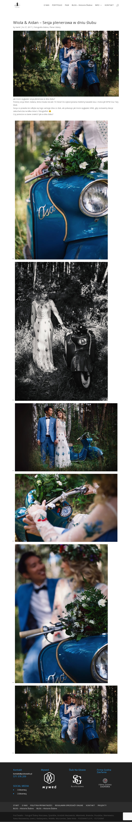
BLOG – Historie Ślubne (82, 5)
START (16, 805)
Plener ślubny (55, 27)
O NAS (46, 5)
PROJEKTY (102, 805)
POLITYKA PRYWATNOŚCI (41, 805)
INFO (97, 5)
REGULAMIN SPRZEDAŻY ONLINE (69, 805)
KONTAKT (109, 5)
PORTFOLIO (57, 5)
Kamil (18, 27)
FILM (67, 5)
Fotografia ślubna (41, 27)
